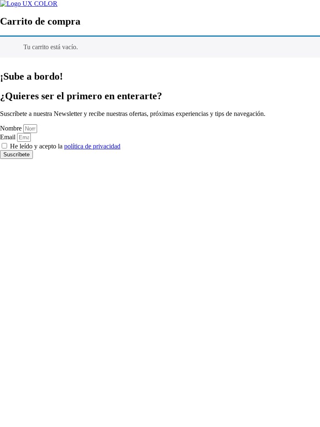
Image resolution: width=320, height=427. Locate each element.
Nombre (11, 128)
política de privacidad (92, 146)
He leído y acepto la (65, 146)
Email (8, 137)
